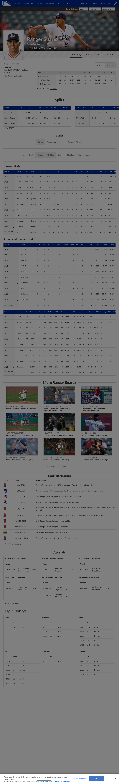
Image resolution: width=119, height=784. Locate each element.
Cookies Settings (80, 778)
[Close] (115, 778)
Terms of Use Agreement (62, 781)
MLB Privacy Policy (44, 781)
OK (97, 778)
